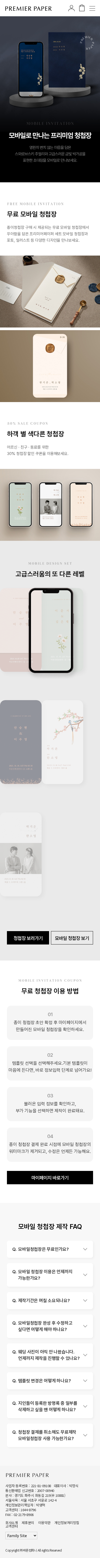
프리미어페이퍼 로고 (28, 8)
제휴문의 (28, 1522)
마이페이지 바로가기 (50, 1177)
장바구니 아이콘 (82, 8)
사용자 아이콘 (71, 8)
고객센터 (11, 1526)
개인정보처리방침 (66, 1522)
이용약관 (44, 1522)
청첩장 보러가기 (28, 938)
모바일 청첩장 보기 (72, 938)
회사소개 (11, 1522)
